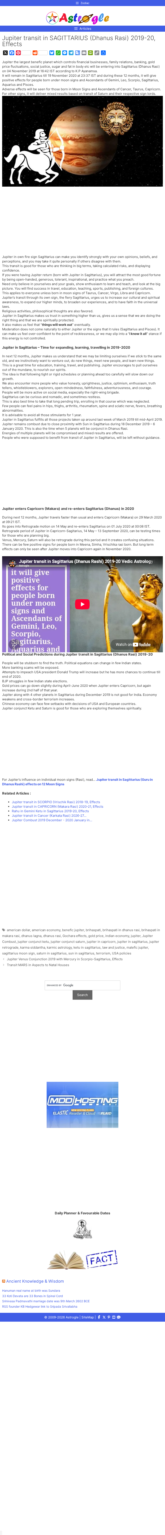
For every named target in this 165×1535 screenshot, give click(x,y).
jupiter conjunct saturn (68, 942)
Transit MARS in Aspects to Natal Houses (38, 965)
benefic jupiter (73, 930)
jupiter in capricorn (101, 942)
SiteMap (87, 1317)
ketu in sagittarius (87, 947)
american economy (46, 930)
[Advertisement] (82, 222)
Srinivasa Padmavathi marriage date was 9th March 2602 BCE (46, 1301)
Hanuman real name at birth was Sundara (31, 1290)
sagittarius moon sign (18, 953)
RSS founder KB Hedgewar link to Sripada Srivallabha (39, 1306)
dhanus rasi (52, 936)
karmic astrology (59, 947)
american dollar (18, 930)
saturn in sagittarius (52, 953)
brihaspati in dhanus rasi (121, 930)
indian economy (117, 936)
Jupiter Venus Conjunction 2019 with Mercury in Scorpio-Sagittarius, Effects (65, 959)
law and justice (113, 947)
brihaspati (93, 930)
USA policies (121, 953)
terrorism (103, 953)
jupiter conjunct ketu (33, 942)
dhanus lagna (31, 936)
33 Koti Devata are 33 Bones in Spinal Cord (32, 1296)
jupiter (136, 936)
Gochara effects (75, 936)
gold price (96, 936)
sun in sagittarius (81, 953)
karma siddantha (32, 947)
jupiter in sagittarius (132, 942)
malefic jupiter (137, 947)
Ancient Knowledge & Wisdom (35, 1281)
